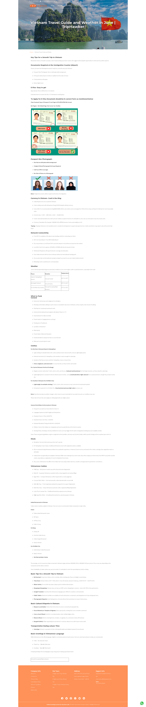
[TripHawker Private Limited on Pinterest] (71, 698)
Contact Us (34, 676)
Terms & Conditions (36, 684)
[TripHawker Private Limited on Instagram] (75, 698)
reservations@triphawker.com (48, 1)
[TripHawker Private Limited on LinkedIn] (84, 698)
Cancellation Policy (36, 681)
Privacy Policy (34, 679)
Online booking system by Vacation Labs (58, 704)
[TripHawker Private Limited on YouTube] (79, 698)
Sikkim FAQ (34, 690)
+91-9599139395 (34, 1)
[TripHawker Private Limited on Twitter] (66, 698)
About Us (33, 673)
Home (31, 52)
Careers (33, 687)
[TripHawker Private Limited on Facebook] (62, 698)
